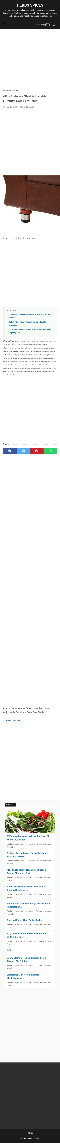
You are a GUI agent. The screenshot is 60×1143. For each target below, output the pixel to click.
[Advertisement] (30, 59)
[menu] (6, 25)
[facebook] (10, 451)
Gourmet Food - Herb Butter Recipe (24, 920)
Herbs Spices (30, 5)
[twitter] (23, 451)
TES (9, 950)
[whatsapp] (50, 451)
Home (30, 1133)
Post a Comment (27, 107)
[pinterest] (37, 451)
